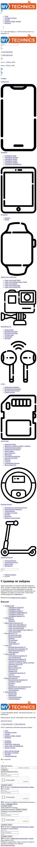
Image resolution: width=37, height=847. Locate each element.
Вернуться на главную (19, 597)
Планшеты (8, 742)
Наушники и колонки (11, 752)
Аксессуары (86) (10, 654)
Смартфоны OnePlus (11, 162)
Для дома (8, 754)
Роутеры (7, 514)
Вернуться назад (6, 597)
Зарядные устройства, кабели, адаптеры (17, 446)
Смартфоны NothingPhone (13, 164)
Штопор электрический (12, 518)
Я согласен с (18, 787)
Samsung (7, 218)
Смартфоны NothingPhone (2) (17, 612)
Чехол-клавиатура (10, 465)
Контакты (8, 23)
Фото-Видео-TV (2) (11, 633)
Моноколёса (8, 566)
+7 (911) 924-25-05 (7, 52)
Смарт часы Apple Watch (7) (17, 625)
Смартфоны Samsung (11, 157)
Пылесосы (8, 516)
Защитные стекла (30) (15, 664)
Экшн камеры (9, 330)
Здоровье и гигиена (11, 513)
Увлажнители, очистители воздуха (16, 507)
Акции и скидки (10, 748)
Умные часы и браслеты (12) (14, 623)
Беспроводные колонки (12, 390)
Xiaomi (7, 219)
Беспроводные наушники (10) (18, 649)
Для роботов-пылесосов (12, 456)
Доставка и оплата (11, 18)
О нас (6, 16)
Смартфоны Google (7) (15, 611)
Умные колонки (10, 392)
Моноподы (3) (13, 669)
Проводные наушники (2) (16, 650)
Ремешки (7, 460)
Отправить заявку (7, 785)
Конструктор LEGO (11, 458)
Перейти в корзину (21, 809)
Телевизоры (8, 336)
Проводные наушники (12, 387)
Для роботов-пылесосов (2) (17, 661)
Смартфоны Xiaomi (11, 159)
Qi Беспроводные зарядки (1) (17, 656)
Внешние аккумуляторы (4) (17, 659)
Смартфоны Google (11, 161)
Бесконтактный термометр (13, 509)
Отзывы (7, 19)
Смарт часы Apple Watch (12, 280)
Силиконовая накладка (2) (16, 673)
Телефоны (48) (9, 606)
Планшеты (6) (9, 618)
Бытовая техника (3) (11, 678)
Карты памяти (9, 451)
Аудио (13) (8, 645)
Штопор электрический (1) (17, 688)
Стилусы (7, 461)
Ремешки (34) (12, 671)
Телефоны (8, 741)
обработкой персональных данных (22, 787)
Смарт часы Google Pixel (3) (17, 626)
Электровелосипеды (11, 562)
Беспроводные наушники (13, 389)
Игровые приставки (11, 331)
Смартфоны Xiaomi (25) (16, 607)
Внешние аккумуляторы (12, 449)
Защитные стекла (10, 444)
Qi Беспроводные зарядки (13, 448)
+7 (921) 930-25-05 (7, 55)
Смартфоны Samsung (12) (16, 616)
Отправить (5, 770)
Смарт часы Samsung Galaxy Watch (16, 282)
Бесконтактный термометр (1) (18, 680)
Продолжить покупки (8, 809)
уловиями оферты (11, 804)
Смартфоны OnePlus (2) (16, 614)
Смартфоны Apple (10, 155)
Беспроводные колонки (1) (17, 647)
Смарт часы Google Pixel (12, 287)
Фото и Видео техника (12, 751)
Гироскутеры (9, 564)
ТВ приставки (9, 335)
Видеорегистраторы (11, 333)
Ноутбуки (8, 338)
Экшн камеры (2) (13, 643)
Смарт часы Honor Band (12, 285)
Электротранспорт (11, 692)
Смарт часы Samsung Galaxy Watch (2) (20, 630)
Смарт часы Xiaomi (11, 284)
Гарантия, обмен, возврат (13, 21)
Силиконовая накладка (12, 463)
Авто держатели (10, 453)
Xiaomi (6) (11, 621)
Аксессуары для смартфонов (14, 746)
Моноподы (8, 454)
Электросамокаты (10, 560)
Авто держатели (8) (14, 657)
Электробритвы (10, 511)
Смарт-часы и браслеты (12, 744)
